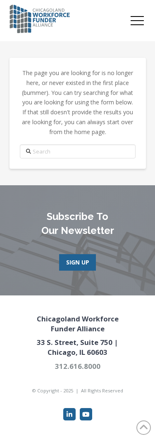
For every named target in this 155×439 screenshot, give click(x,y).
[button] (137, 20)
